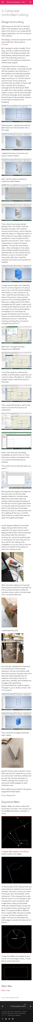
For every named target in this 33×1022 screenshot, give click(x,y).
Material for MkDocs (14, 1015)
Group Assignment (8, 795)
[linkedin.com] (12, 1019)
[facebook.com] (5, 1019)
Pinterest (4, 44)
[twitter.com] (9, 1019)
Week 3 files (5, 990)
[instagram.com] (2, 1019)
